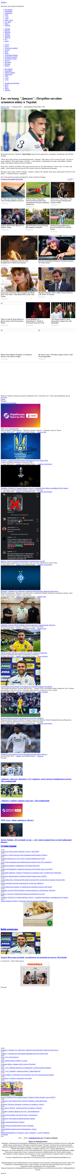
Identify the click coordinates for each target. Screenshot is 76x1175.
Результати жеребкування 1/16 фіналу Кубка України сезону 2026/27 (24, 876)
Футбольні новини (11, 57)
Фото (6, 51)
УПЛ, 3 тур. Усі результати (10, 428)
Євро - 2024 (9, 20)
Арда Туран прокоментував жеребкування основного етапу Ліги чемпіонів (26, 862)
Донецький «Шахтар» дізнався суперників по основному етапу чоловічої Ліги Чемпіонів (31, 873)
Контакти (8, 62)
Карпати (7, 32)
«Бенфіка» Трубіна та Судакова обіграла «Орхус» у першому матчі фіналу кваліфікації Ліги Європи (34, 488)
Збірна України (10, 72)
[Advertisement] (15, 1017)
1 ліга (7, 16)
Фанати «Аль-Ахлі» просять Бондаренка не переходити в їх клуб (23, 561)
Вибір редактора (9, 929)
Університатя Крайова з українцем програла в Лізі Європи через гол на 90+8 (27, 869)
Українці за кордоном (12, 83)
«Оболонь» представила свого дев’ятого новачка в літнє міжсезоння (24, 1101)
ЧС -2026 (8, 22)
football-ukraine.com (36, 1138)
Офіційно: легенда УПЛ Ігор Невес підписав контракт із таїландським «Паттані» (28, 625)
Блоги (7, 46)
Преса (7, 24)
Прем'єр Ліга (5, 107)
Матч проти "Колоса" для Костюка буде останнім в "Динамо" (21, 1108)
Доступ (7, 60)
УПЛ (6, 15)
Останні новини (8, 846)
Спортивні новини (11, 55)
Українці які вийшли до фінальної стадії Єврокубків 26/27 (20, 865)
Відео (7, 53)
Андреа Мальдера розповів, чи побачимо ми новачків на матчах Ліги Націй (26, 686)
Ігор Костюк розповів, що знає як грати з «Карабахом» (19, 1115)
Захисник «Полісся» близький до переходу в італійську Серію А (22, 1104)
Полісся (7, 37)
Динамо (7, 29)
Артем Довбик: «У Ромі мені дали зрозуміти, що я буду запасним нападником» (27, 1075)
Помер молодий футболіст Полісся (12, 1122)
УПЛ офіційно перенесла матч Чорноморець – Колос (19, 1129)
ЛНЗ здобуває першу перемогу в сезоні (14, 1060)
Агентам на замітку (11, 48)
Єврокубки (8, 13)
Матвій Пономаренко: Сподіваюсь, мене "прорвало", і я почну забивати (25, 1132)
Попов (3, 399)
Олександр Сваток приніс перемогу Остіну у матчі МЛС (20, 851)
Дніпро (7, 34)
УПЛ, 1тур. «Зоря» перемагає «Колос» (17, 820)
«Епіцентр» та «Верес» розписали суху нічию (16, 1078)
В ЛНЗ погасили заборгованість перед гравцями (17, 1125)
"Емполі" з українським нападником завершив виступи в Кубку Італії (24, 460)
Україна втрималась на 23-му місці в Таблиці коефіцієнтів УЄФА (23, 858)
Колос (7, 41)
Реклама (7, 64)
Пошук (7, 66)
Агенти (7, 50)
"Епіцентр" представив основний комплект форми (18, 1118)
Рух (6, 39)
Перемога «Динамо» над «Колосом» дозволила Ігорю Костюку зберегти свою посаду (29, 591)
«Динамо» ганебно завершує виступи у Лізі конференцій (25, 801)
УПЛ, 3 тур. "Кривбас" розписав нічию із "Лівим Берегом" (21, 1071)
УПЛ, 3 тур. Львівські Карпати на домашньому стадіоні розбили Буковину (26, 1068)
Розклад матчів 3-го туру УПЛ (11, 1082)
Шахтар (7, 30)
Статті (7, 44)
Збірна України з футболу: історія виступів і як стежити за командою (24, 653)
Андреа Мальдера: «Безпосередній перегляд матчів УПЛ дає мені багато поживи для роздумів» (33, 880)
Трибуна (7, 25)
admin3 (18, 432)
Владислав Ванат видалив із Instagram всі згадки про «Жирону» (22, 718)
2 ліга (7, 18)
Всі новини (8, 9)
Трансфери (8, 11)
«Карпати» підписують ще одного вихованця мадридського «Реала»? (24, 754)
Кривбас (7, 36)
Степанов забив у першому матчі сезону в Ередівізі (18, 1064)
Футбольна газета (11, 58)
